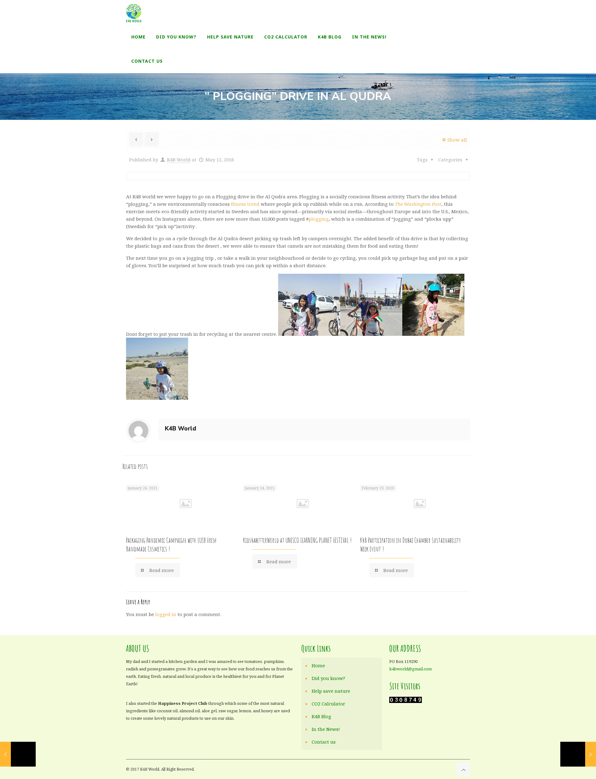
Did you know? (328, 678)
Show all (457, 140)
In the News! (326, 729)
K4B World (179, 159)
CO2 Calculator (328, 703)
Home (318, 665)
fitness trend (245, 204)
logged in (165, 614)
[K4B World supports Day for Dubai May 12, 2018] (578, 754)
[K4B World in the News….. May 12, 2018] (18, 754)
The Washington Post (418, 204)
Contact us (324, 742)
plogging (319, 219)
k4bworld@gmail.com (410, 669)
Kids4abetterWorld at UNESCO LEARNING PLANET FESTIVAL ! (297, 540)
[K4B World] (133, 12)
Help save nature (331, 691)
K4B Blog (321, 716)
